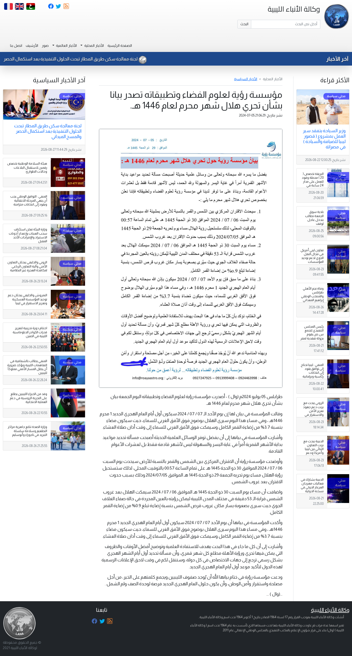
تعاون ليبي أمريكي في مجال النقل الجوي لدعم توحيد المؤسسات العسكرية (312, 257)
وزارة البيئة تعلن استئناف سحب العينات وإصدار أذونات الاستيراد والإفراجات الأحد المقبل (28, 235)
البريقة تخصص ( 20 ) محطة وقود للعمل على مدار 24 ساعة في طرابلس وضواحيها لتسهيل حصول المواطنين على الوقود (313, 189)
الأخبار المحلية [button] (93, 45)
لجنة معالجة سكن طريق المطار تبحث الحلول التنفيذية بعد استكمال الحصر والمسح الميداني (47, 131)
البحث (244, 24)
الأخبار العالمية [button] (66, 45)
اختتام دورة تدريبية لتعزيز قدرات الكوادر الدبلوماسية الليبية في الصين (30, 332)
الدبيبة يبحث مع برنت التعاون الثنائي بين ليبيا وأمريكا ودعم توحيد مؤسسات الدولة (313, 451)
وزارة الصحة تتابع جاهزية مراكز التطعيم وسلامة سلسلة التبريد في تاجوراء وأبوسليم (27, 430)
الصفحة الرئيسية (119, 45)
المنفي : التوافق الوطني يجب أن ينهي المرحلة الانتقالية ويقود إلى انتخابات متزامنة (28, 200)
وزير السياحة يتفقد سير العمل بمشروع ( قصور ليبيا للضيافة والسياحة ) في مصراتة (324, 138)
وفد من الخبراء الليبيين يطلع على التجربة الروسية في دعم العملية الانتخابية (28, 397)
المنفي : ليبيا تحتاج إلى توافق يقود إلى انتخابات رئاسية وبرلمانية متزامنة (312, 372)
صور (45, 45)
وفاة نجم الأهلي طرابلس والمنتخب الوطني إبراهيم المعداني (312, 294)
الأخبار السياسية (245, 79)
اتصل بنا (16, 45)
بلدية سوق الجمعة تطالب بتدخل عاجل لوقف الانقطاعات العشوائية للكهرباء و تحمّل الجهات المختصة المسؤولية (313, 227)
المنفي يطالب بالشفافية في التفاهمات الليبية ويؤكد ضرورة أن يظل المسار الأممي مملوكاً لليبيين (27, 366)
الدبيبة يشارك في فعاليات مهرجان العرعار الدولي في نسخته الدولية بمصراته (312, 487)
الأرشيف (32, 45)
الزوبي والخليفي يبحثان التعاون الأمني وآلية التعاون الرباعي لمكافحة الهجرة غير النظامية (27, 266)
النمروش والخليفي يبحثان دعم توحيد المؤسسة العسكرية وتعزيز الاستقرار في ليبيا (27, 299)
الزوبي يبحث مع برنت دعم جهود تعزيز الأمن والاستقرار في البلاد (313, 410)
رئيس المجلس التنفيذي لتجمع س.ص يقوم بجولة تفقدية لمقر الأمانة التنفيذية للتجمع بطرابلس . (312, 336)
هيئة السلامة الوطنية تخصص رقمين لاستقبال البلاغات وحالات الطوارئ (27, 167)
